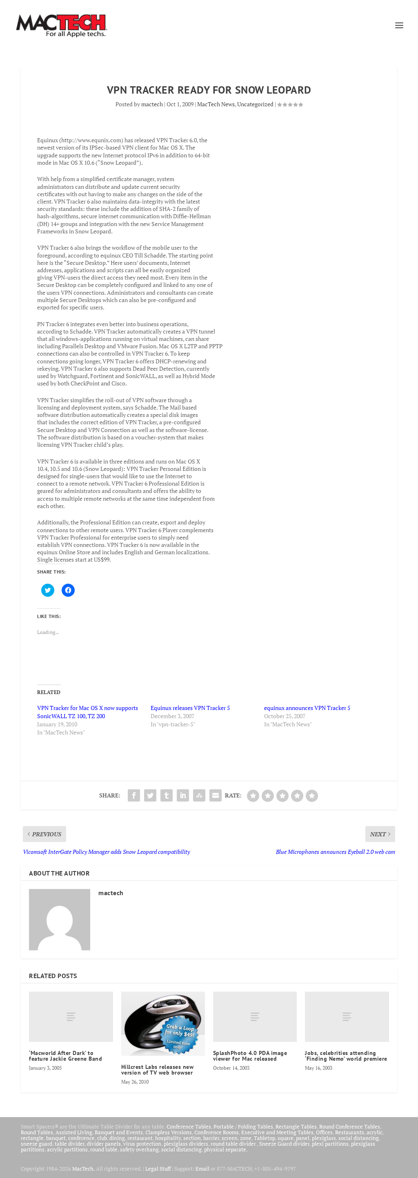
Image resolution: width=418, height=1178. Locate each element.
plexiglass (324, 1138)
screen (230, 1138)
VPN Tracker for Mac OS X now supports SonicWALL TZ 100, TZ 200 (87, 712)
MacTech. (83, 1168)
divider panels (104, 1143)
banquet (56, 1138)
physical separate (225, 1149)
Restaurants (349, 1132)
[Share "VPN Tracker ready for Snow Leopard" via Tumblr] (166, 795)
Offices (324, 1132)
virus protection (142, 1143)
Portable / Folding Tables (243, 1126)
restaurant (140, 1138)
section (192, 1138)
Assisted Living (74, 1132)
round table (104, 1149)
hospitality (168, 1138)
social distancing (358, 1138)
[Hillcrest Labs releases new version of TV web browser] (163, 1024)
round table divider (234, 1143)
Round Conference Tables (349, 1126)
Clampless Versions (168, 1132)
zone (245, 1138)
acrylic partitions (67, 1149)
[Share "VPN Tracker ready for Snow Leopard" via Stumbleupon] (199, 795)
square (285, 1138)
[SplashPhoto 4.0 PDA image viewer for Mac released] (255, 1017)
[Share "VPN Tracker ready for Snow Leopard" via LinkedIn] (183, 795)
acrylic (374, 1132)
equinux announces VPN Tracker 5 (307, 708)
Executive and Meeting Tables (277, 1132)
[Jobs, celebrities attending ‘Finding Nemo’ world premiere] (347, 1017)
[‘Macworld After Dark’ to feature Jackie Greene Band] (71, 1017)
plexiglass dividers (186, 1143)
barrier (211, 1138)
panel (302, 1138)
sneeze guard (36, 1143)
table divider (69, 1143)
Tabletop (264, 1138)
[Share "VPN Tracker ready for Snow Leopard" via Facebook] (134, 795)
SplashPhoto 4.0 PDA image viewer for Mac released (250, 1055)
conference (81, 1138)
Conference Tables (189, 1126)
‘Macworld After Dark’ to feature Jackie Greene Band (65, 1055)
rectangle (32, 1138)
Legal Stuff (158, 1168)
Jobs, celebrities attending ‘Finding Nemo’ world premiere (346, 1055)
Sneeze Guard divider (284, 1143)
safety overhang (139, 1149)
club (102, 1138)
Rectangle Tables (296, 1126)
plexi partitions (330, 1143)
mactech (152, 104)
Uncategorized (255, 104)
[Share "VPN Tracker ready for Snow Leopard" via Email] (215, 795)
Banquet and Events (119, 1132)
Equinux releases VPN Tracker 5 (190, 708)
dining (117, 1138)
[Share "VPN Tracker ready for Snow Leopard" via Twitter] (150, 795)
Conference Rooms (216, 1132)
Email (202, 1168)
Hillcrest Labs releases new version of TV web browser (157, 1069)
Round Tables (37, 1132)
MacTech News (216, 104)
